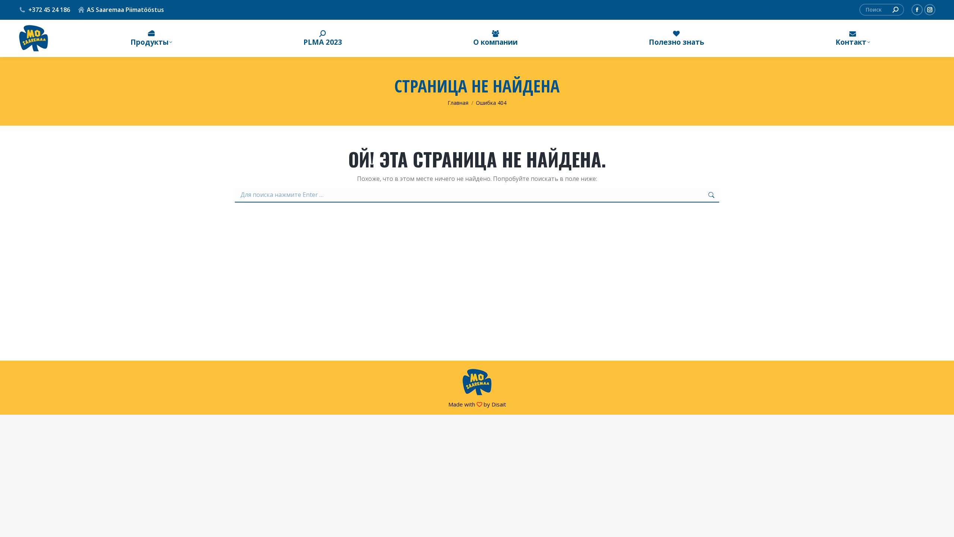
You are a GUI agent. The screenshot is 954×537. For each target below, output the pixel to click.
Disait (499, 404)
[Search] (895, 10)
